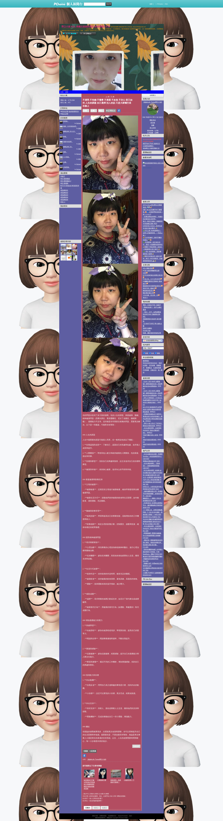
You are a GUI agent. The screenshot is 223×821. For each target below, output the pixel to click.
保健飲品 (149, 368)
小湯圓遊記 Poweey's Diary (150, 161)
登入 (166, 4)
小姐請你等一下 (129, 780)
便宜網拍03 (64, 195)
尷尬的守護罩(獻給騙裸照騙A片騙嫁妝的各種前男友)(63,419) (152, 559)
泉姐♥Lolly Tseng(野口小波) (96, 759)
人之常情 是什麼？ (97, 798)
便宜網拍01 (64, 190)
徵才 (130, 815)
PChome (160, 4)
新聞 (151, 4)
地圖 (152, 125)
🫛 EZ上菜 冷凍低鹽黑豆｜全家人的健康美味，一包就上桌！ (152, 233)
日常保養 (152, 365)
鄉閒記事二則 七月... (69, 131)
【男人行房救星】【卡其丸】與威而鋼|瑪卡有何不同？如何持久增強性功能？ (152, 400)
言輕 (79, 133)
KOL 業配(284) (148, 268)
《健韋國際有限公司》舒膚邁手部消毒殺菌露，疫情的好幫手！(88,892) (152, 493)
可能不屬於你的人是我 (150, 435)
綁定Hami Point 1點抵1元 (151, 143)
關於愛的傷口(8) (148, 293)
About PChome (123, 815)
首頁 (61, 92)
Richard (78, 123)
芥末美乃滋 (146, 330)
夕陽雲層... (66, 167)
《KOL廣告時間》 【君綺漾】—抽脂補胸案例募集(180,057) (151, 466)
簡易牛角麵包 (147, 328)
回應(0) (87, 808)
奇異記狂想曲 (121, 796)
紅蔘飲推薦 (157, 368)
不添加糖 (146, 370)
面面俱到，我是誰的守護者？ (115, 781)
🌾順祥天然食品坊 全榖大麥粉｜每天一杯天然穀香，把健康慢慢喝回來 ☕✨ (152, 258)
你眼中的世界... (68, 141)
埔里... (65, 152)
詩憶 (79, 128)
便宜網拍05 (64, 200)
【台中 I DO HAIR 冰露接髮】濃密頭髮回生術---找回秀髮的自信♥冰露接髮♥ (152, 384)
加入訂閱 (65, 114)
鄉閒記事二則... (68, 147)
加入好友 (153, 128)
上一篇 (107, 96)
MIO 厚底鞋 (64, 183)
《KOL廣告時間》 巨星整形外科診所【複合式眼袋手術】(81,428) (152, 528)
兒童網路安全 (112, 815)
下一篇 (112, 96)
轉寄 (107, 794)
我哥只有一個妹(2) (149, 288)
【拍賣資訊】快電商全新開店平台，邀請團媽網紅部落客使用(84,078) (152, 505)
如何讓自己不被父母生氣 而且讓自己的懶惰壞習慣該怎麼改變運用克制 (89, 784)
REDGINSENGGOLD (150, 363)
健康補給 (146, 361)
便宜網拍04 (64, 197)
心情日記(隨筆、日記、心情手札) (99, 796)
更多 (145, 297)
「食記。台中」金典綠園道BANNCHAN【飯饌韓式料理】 (152, 314)
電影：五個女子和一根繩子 (152, 305)
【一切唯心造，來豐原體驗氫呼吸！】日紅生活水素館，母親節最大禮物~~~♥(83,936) (152, 512)
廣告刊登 (95, 815)
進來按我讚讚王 (147, 168)
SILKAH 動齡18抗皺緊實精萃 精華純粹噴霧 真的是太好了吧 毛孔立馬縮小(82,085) (152, 521)
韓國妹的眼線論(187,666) (151, 461)
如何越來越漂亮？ (96, 801)
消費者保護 (102, 815)
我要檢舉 (136, 746)
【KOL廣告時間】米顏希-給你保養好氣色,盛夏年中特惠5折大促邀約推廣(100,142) (152, 473)
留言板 (153, 123)
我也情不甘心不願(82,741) (151, 517)
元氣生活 (153, 370)
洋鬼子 (62, 176)
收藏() (104, 808)
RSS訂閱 (65, 111)
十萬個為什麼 (101, 780)
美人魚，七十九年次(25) (152, 279)
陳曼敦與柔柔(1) (148, 290)
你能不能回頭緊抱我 (149, 440)
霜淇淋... (65, 121)
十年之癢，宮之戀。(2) (150, 295)
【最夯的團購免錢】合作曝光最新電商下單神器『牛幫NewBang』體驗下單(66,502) (152, 552)
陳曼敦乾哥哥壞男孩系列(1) (152, 286)
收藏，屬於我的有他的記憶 (152, 333)
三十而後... (66, 157)
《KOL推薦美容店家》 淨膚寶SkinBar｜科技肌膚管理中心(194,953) (152, 456)
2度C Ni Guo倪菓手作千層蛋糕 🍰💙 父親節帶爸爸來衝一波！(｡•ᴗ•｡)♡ (153, 212)
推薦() (96, 808)
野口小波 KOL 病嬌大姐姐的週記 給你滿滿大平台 (86, 26)
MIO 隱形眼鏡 (65, 179)
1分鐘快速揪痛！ (148, 146)
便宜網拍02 (64, 193)
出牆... (65, 162)
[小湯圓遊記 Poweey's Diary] (156, 165)
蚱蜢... (65, 136)
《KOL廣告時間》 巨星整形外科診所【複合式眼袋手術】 (152, 430)
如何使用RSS (73, 111)
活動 (66, 92)
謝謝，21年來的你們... (70, 126)
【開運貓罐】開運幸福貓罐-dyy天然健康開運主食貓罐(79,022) (152, 535)
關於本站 (153, 120)
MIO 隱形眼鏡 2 (65, 181)
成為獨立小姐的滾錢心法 (151, 148)
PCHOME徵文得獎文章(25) (153, 275)
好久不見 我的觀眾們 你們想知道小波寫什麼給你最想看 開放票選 (152, 409)
